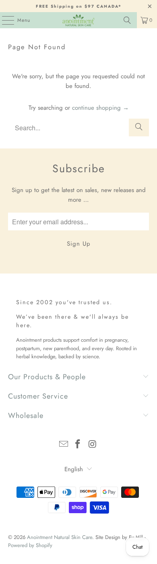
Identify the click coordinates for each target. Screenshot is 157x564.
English (73, 469)
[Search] (127, 20)
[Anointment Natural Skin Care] (78, 20)
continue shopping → (100, 107)
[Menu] (4, 20)
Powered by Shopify (30, 545)
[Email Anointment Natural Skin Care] (64, 444)
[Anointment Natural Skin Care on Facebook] (78, 444)
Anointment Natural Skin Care (59, 537)
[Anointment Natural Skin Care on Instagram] (93, 444)
